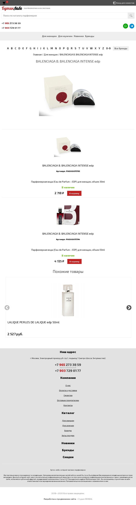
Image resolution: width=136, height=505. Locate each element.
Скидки (68, 457)
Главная (37, 54)
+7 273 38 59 (11, 23)
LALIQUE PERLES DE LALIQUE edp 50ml (33, 322)
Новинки (79, 36)
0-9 (108, 48)
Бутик (12, 8)
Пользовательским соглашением (78, 481)
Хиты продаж (68, 435)
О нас (68, 385)
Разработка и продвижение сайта (60, 499)
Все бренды (120, 48)
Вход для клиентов (125, 3)
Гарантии (68, 395)
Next (129, 307)
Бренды (89, 36)
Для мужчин (65, 36)
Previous (7, 307)
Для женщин (49, 36)
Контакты (68, 405)
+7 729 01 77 (11, 27)
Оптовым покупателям (68, 400)
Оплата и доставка (68, 390)
